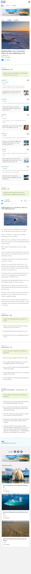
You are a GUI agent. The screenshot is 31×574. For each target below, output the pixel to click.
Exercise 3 (4, 313)
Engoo (3, 20)
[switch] (3, 60)
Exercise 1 (4, 68)
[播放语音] (6, 80)
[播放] (2, 200)
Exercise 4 (4, 345)
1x (25, 200)
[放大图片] (15, 35)
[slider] (2, 203)
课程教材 (14, 5)
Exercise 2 (4, 187)
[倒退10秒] (21, 200)
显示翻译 (7, 60)
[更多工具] (28, 200)
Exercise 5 (4, 388)
